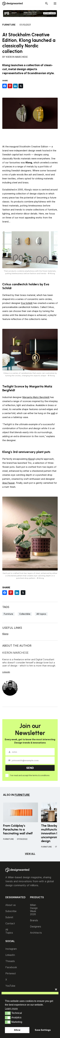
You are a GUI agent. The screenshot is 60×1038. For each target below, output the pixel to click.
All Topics (9, 931)
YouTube (10, 985)
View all (30, 853)
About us (10, 905)
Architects (36, 932)
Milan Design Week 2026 (34, 909)
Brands (34, 920)
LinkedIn (10, 954)
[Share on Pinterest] (10, 86)
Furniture (9, 25)
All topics (41, 614)
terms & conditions (41, 775)
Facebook (11, 967)
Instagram (11, 948)
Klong (31, 458)
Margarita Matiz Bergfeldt (36, 397)
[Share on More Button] (26, 86)
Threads (10, 961)
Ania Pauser (8, 482)
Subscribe (10, 911)
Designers (35, 926)
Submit (9, 917)
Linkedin (6, 672)
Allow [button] (17, 1030)
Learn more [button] (11, 1008)
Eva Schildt (27, 303)
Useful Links (12, 627)
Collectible (24, 614)
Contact (10, 923)
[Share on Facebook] (4, 86)
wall (53, 413)
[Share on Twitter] (20, 86)
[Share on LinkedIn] (15, 86)
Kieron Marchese (17, 56)
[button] (8, 1013)
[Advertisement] (31, 136)
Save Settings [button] (43, 1030)
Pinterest (10, 973)
